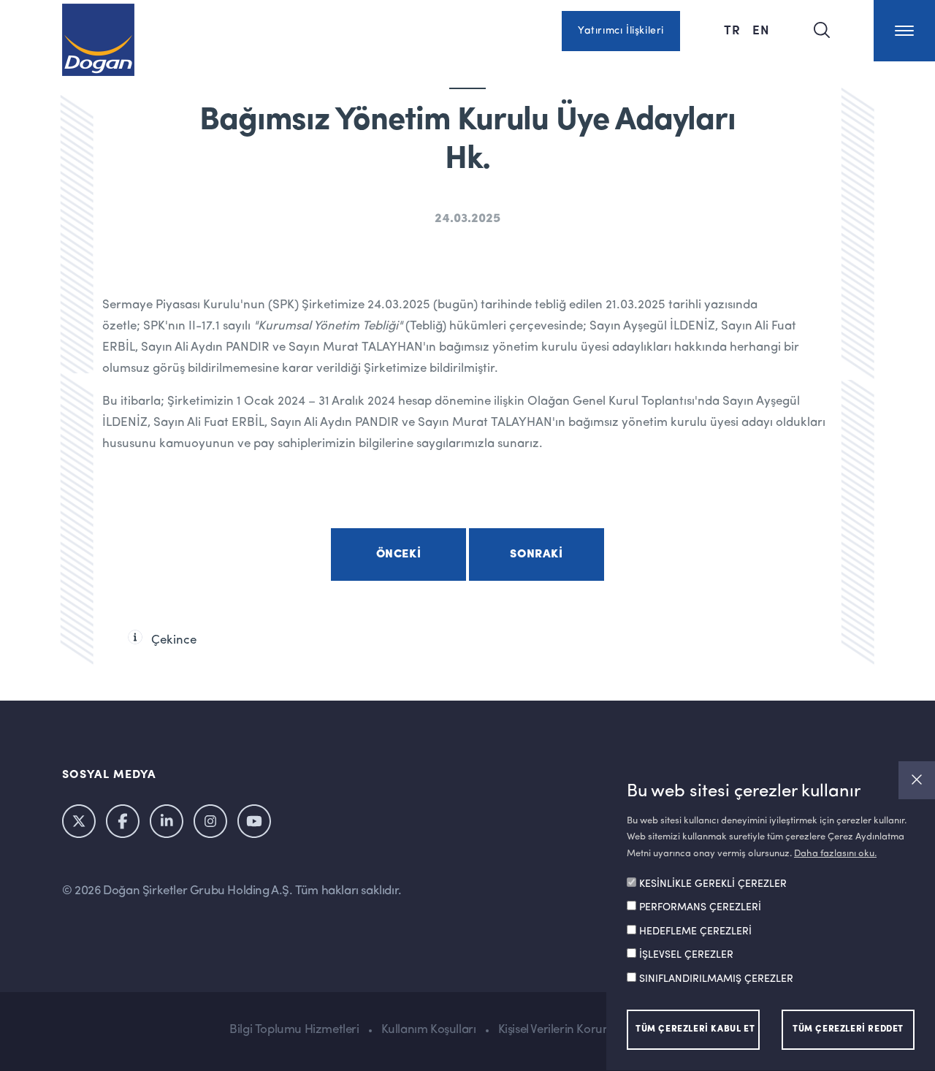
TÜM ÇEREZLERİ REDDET (848, 1030)
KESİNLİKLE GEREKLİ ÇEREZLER (713, 885)
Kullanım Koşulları (428, 1030)
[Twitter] (79, 821)
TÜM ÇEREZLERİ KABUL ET (695, 1030)
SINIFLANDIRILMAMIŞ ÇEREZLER (716, 980)
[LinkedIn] (166, 821)
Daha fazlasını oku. (835, 853)
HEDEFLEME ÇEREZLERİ (695, 932)
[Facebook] (123, 821)
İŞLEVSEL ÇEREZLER (686, 955)
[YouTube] (254, 821)
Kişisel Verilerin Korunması (566, 1030)
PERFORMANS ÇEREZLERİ (700, 908)
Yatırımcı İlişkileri (621, 31)
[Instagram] (210, 821)
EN (761, 29)
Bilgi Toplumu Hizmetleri (294, 1030)
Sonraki (536, 554)
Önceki (398, 554)
